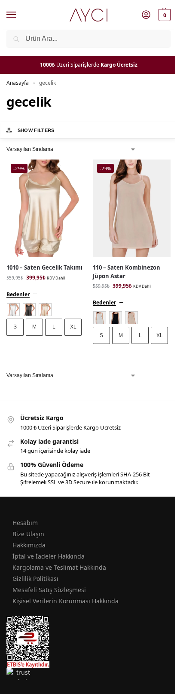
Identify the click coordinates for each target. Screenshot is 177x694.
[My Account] (146, 15)
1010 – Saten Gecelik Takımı (44, 267)
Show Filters (36, 130)
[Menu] (19, 15)
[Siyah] (29, 309)
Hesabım (25, 523)
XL (73, 327)
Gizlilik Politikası (35, 578)
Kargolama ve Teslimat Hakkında (59, 567)
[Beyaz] (13, 309)
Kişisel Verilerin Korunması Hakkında (65, 601)
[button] (163, 15)
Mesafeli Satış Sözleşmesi (49, 590)
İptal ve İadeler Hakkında (48, 556)
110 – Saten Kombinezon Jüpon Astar (126, 272)
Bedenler (18, 294)
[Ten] (45, 309)
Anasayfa (17, 82)
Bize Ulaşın (28, 534)
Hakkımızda (29, 545)
